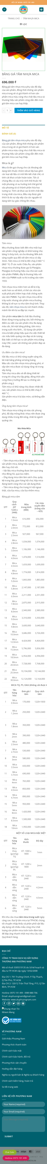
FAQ (41, 1157)
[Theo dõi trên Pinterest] (23, 1003)
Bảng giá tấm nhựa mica (14, 140)
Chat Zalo (9, 1152)
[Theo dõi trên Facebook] (4, 1003)
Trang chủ (14, 18)
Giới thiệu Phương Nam (13, 1038)
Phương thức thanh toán (14, 1044)
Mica (4, 167)
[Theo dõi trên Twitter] (14, 1003)
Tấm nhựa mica (31, 18)
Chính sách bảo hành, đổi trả (16, 1056)
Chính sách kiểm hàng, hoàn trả (17, 1080)
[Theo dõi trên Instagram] (9, 1003)
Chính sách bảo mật (12, 1050)
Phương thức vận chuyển (14, 1062)
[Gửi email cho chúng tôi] (18, 1003)
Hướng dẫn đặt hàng (12, 1068)
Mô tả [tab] (5, 127)
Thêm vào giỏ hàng (28, 110)
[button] (4, 9)
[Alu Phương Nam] (23, 9)
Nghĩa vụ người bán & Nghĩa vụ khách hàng (23, 1074)
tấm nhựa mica (17, 307)
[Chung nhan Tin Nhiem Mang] (12, 1010)
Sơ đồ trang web (10, 1086)
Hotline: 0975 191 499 (16, 1158)
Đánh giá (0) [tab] (9, 133)
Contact (34, 1157)
